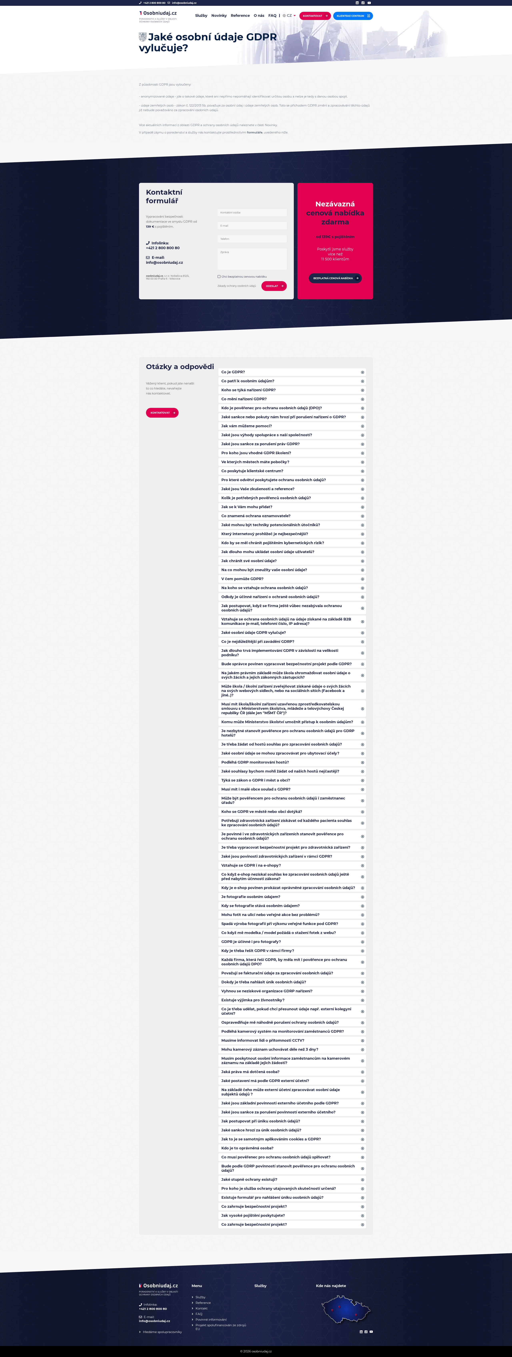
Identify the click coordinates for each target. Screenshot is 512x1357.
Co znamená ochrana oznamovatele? (256, 516)
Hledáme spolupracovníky (162, 1332)
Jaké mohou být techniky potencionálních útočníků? (270, 525)
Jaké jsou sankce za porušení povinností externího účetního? (278, 1112)
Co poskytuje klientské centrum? (252, 471)
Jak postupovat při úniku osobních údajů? (260, 1121)
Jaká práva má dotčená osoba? (250, 1072)
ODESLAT (272, 286)
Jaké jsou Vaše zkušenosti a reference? (258, 489)
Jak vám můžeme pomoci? (246, 426)
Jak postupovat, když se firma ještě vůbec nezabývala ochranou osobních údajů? (281, 608)
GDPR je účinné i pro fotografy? (251, 942)
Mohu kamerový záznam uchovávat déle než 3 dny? (269, 1049)
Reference (240, 15)
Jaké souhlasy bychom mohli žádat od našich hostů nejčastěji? (280, 771)
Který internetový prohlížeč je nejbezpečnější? (264, 534)
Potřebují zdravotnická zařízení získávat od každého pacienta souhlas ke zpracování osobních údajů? (286, 822)
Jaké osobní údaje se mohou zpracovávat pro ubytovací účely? (280, 753)
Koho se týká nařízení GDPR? (248, 390)
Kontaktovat (312, 15)
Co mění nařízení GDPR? (244, 399)
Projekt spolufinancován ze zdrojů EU (221, 1327)
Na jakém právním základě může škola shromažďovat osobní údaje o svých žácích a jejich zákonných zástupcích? (285, 675)
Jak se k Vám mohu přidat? (246, 507)
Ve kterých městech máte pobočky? (255, 462)
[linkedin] (358, 3)
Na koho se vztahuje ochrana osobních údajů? (264, 588)
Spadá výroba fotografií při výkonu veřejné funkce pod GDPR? (279, 924)
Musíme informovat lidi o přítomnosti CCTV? (262, 1040)
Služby (201, 15)
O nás (259, 15)
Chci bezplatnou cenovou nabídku (244, 276)
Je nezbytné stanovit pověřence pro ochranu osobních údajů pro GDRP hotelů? (287, 733)
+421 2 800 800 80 (154, 2)
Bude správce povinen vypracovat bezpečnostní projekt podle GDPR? (287, 664)
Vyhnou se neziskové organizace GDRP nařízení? (267, 991)
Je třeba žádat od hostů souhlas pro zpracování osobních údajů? (281, 744)
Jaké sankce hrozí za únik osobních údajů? (261, 1130)
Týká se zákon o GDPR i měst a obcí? (255, 780)
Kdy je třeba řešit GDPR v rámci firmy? (257, 951)
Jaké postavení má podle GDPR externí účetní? (265, 1081)
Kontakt (202, 1308)
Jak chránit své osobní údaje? (249, 561)
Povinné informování (211, 1319)
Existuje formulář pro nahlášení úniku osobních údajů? (272, 1197)
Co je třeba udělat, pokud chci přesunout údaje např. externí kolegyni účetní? (286, 1011)
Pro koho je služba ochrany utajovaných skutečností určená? (278, 1188)
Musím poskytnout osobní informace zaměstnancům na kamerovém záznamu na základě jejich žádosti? (285, 1060)
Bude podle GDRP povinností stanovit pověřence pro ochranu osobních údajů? (288, 1168)
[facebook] (364, 3)
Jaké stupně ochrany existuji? (249, 1179)
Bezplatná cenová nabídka (333, 278)
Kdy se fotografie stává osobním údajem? (260, 906)
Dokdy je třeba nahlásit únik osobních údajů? (263, 982)
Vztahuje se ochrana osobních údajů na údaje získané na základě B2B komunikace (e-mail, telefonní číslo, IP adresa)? (286, 621)
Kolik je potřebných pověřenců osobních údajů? (266, 498)
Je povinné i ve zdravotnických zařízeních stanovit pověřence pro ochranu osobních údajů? (282, 836)
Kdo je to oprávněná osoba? (247, 1148)
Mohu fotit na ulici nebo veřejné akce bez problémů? (270, 915)
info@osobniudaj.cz (184, 2)
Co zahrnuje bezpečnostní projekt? (254, 1206)
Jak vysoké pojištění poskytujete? (253, 1215)
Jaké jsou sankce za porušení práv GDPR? (260, 444)
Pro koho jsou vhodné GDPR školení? (256, 453)
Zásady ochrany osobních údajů (237, 285)
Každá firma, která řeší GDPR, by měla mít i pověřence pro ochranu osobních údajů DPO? (284, 962)
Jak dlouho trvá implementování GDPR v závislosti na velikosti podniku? (279, 652)
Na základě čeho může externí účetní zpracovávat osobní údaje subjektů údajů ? (280, 1092)
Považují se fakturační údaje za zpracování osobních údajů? (277, 973)
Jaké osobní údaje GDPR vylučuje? (253, 632)
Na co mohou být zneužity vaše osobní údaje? (264, 570)
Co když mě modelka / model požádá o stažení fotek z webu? (278, 933)
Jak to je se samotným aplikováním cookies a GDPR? (271, 1139)
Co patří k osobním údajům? (247, 381)
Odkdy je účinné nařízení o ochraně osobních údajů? (270, 597)
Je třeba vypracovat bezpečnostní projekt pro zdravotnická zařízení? (285, 847)
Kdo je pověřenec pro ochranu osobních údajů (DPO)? (271, 408)
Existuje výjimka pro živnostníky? (253, 1000)
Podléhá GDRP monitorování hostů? (255, 762)
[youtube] (370, 3)
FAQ (272, 15)
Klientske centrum (350, 15)
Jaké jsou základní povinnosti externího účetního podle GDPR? (280, 1103)
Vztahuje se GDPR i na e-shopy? (251, 865)
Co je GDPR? (233, 372)
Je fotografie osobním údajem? (250, 897)
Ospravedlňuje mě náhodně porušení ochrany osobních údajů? (280, 1022)
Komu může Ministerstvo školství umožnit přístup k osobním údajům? (287, 722)
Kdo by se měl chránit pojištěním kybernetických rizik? (272, 543)
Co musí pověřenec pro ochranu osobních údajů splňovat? (276, 1157)
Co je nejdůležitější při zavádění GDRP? (257, 641)
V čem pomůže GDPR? (242, 579)
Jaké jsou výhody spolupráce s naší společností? (266, 435)
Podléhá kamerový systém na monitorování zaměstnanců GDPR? (282, 1031)
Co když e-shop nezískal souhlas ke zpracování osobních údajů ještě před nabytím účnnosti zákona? (285, 876)
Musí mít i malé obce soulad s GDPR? (256, 789)
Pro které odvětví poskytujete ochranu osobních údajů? (273, 480)
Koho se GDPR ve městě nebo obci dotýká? (261, 811)
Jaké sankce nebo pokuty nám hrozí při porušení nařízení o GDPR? (283, 417)
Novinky (219, 15)
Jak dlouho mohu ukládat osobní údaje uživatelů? (267, 552)
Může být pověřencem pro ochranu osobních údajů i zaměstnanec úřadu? (283, 800)
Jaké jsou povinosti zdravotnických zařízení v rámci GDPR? (276, 856)
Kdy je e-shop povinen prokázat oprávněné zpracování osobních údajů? (288, 888)
